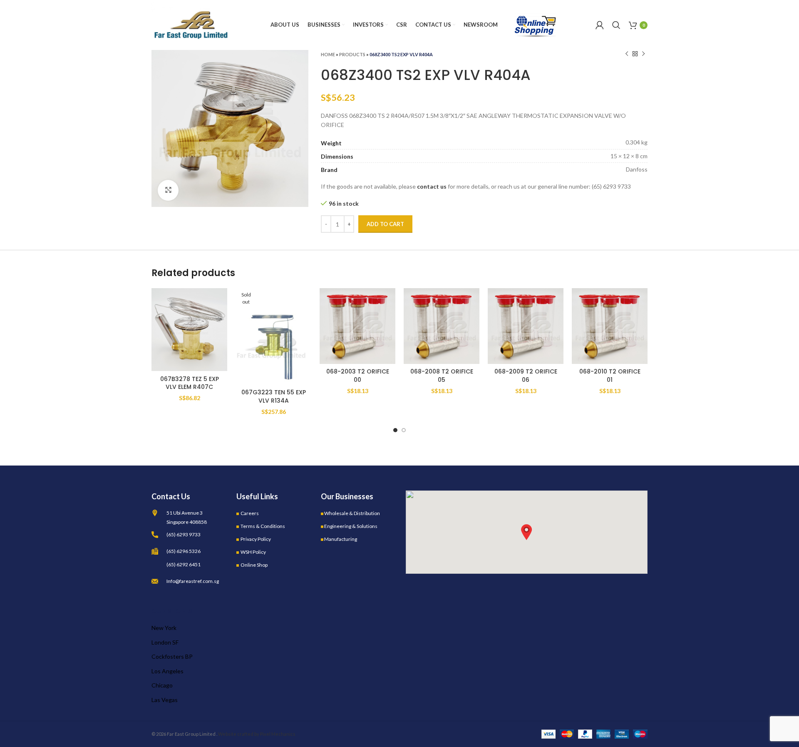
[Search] (616, 25)
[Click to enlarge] (168, 190)
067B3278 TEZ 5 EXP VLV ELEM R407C (189, 383)
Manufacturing (340, 539)
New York (163, 627)
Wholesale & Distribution (352, 513)
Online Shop (254, 565)
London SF (165, 642)
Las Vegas (164, 699)
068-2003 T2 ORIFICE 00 (357, 375)
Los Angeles (167, 671)
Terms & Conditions (263, 526)
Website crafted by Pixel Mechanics (256, 734)
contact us (432, 186)
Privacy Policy (256, 539)
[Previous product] (627, 54)
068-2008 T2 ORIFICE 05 (441, 375)
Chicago (162, 685)
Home (328, 54)
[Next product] (643, 54)
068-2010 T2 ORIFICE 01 (609, 375)
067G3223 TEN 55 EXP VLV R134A (273, 396)
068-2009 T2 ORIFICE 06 (525, 375)
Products (352, 54)
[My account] (599, 25)
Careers (250, 513)
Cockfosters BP (172, 656)
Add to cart (385, 224)
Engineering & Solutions (350, 526)
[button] (526, 532)
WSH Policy (253, 552)
